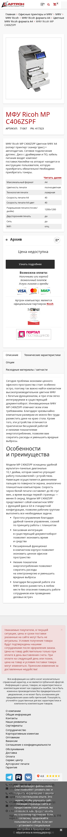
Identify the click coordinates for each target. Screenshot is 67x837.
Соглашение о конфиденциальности (28, 744)
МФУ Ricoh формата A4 (36, 17)
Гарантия (11, 767)
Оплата (10, 756)
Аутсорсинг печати (17, 763)
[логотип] (13, 4)
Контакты (12, 718)
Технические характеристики (42, 355)
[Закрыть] (61, 829)
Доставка (11, 752)
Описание (12, 355)
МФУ (58, 14)
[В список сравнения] (42, 4)
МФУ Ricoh (12, 17)
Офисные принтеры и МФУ (35, 14)
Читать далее (52, 177)
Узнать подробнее (30, 264)
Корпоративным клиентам (22, 733)
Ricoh (50, 304)
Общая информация (18, 714)
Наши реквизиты (16, 721)
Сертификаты (14, 725)
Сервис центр (14, 760)
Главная (10, 14)
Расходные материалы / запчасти (27, 369)
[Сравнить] (57, 240)
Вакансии (12, 741)
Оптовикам (12, 737)
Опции (10, 362)
